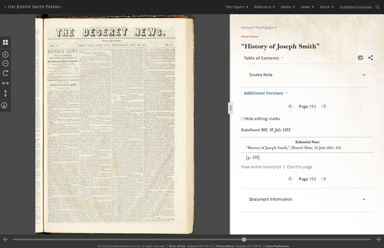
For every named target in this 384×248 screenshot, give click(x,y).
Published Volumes (356, 7)
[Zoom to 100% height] (5, 93)
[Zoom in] (5, 54)
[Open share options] (371, 58)
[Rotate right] (5, 73)
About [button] (325, 6)
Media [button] (286, 6)
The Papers (264, 27)
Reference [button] (262, 6)
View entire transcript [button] (261, 167)
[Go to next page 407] (378, 239)
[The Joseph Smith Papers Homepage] (33, 7)
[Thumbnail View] (5, 42)
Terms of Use (177, 246)
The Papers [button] (235, 6)
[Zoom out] (5, 63)
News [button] (305, 6)
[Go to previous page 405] (5, 239)
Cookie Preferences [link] (277, 246)
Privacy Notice (225, 246)
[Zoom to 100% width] (5, 83)
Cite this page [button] (299, 167)
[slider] (192, 239)
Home (246, 27)
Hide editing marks (262, 118)
